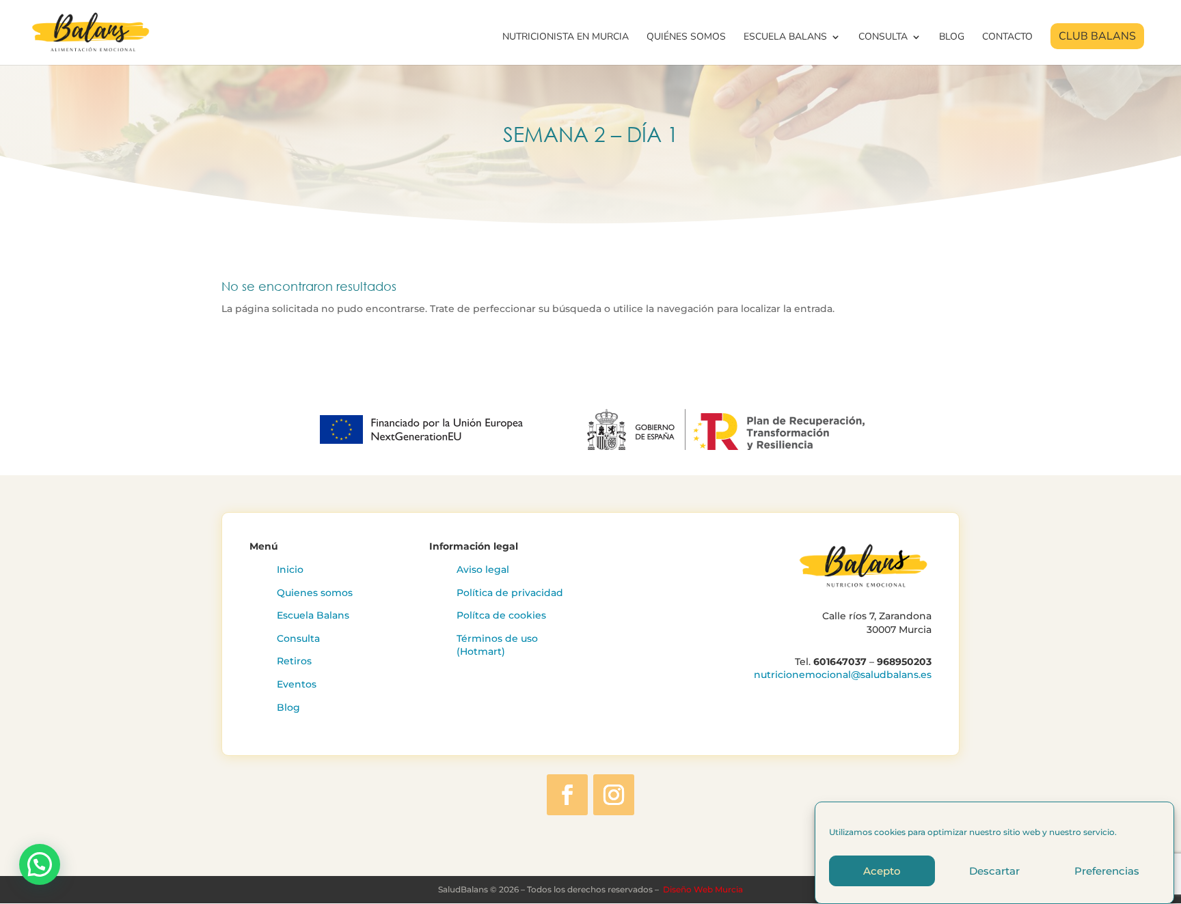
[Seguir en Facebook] (567, 794)
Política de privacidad (510, 593)
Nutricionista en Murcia (565, 37)
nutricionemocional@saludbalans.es (843, 674)
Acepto (882, 870)
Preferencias (1106, 870)
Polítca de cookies (501, 615)
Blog (951, 37)
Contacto (1007, 37)
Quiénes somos (686, 37)
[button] (39, 864)
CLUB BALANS (1097, 36)
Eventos (296, 684)
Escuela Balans (785, 37)
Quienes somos (315, 593)
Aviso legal (483, 569)
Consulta (883, 37)
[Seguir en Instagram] (613, 794)
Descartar (994, 870)
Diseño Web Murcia (703, 889)
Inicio (290, 569)
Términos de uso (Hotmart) (497, 645)
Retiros (294, 661)
